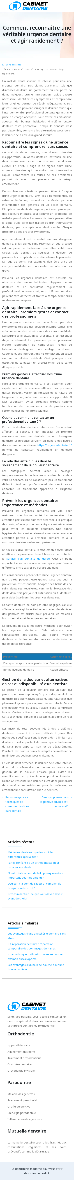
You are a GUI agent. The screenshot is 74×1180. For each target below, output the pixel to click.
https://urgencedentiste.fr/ (54, 445)
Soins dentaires (13, 64)
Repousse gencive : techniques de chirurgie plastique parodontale (17, 803)
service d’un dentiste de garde (28, 558)
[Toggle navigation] (61, 6)
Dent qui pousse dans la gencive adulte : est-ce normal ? (54, 801)
